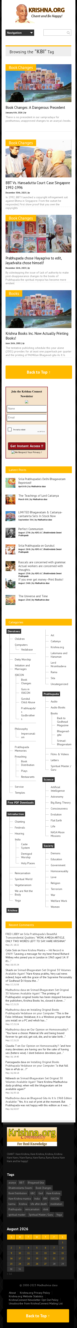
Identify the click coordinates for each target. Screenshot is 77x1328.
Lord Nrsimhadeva (58, 664)
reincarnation (32, 1209)
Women (55, 907)
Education (56, 859)
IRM (45, 1198)
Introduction (16, 814)
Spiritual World (23, 879)
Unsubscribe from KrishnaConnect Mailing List (36, 1303)
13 (45, 1252)
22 (62, 1258)
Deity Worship (23, 659)
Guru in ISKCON (25, 691)
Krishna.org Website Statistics (26, 1296)
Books (14, 293)
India (18, 839)
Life (53, 826)
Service (19, 786)
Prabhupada (51, 694)
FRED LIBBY (12, 934)
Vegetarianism (23, 885)
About (12, 1293)
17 (20, 1258)
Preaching (20, 756)
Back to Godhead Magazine (63, 721)
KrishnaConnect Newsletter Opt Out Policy (33, 1300)
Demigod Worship (26, 855)
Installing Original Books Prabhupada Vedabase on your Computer (32, 1011)
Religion (55, 883)
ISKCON (19, 675)
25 (28, 1263)
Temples (20, 792)
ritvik (45, 1209)
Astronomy (57, 796)
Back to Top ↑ (39, 372)
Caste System (25, 846)
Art (52, 635)
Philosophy (21, 729)
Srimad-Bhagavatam (64, 742)
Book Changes (21, 67)
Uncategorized (59, 684)
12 (37, 1252)
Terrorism (56, 889)
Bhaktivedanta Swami (20, 1187)
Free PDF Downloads (21, 802)
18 (28, 1258)
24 (20, 1263)
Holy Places (28, 863)
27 (45, 1263)
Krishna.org (57, 647)
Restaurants (28, 777)
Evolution (56, 814)
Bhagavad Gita (36, 1182)
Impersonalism (28, 735)
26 (37, 1263)
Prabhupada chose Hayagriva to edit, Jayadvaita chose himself (34, 260)
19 (37, 1258)
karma (11, 1204)
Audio (54, 701)
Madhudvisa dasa (16, 990)
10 (20, 1252)
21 (54, 1258)
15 (62, 1252)
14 (54, 1252)
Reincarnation (22, 873)
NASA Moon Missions (58, 834)
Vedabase (27, 649)
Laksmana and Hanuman (59, 654)
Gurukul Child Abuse (28, 700)
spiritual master (16, 1214)
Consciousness (59, 808)
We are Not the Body (24, 892)
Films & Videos (60, 754)
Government (58, 865)
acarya (12, 1182)
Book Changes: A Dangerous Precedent (35, 107)
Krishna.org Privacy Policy (35, 1293)
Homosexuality (59, 871)
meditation (56, 1204)
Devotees (14, 631)
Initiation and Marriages (22, 667)
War (53, 895)
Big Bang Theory (61, 802)
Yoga (18, 900)
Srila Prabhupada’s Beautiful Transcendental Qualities (31, 935)
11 (28, 1252)
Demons (55, 853)
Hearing (19, 833)
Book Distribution (27, 763)
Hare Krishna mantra (19, 1198)
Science (49, 779)
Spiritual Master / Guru (61, 767)
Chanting (20, 821)
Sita (53, 678)
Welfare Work (59, 901)
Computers (21, 645)
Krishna (12, 910)
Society (48, 846)
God (40, 1193)
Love (53, 877)
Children (20, 639)
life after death (39, 1204)
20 (45, 1258)
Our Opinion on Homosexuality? (49, 1029)
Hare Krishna (53, 1193)
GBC (32, 1193)
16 (11, 1258)
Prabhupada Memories (22, 748)
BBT (21, 1182)
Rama (54, 672)
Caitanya (56, 641)
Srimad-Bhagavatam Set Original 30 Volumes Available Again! (37, 991)
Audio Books (58, 707)
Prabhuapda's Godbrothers (28, 713)
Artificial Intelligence (58, 788)
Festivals (20, 827)
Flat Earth (56, 820)
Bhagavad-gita (63, 733)
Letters (55, 760)
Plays (24, 771)
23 (11, 1263)
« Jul (9, 1273)
